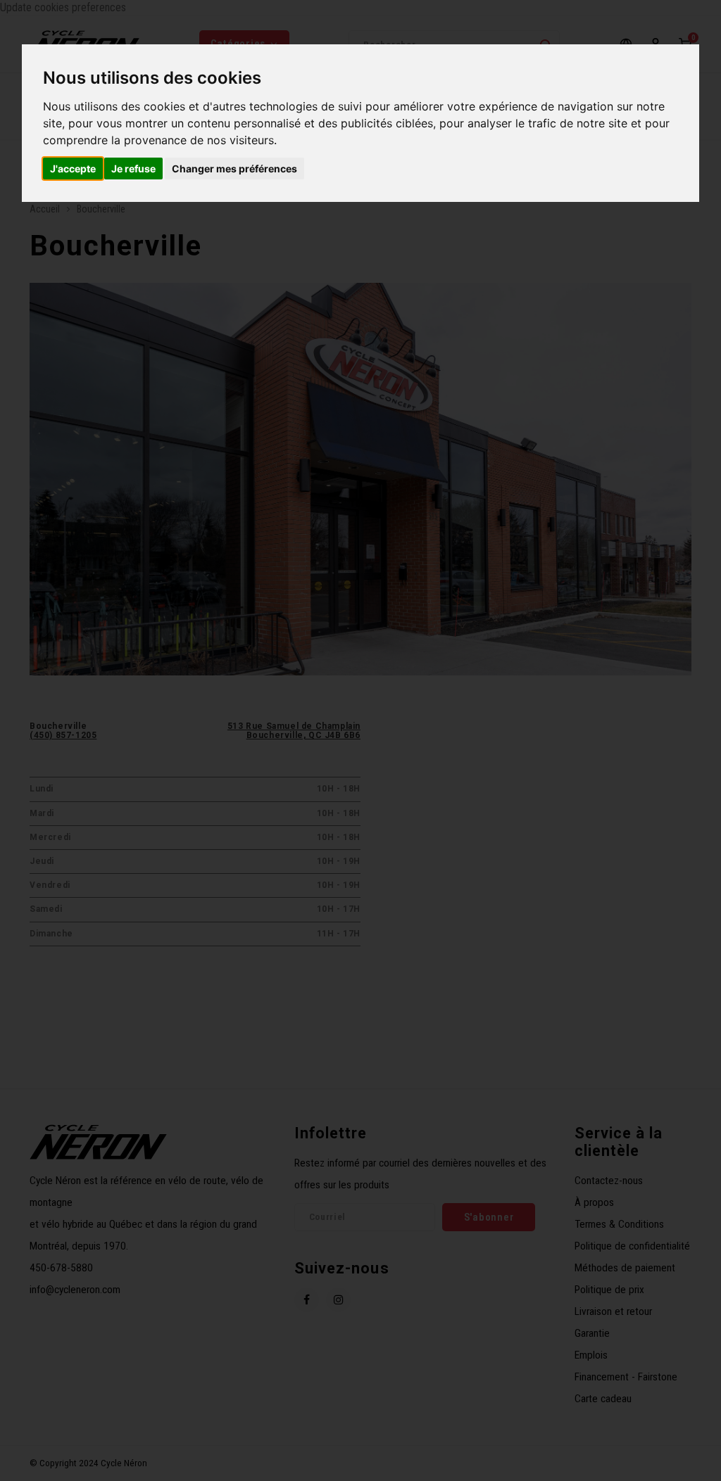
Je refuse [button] (133, 168)
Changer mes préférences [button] (234, 168)
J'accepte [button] (73, 168)
